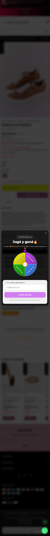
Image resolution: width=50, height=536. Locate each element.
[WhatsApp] (44, 530)
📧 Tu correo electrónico (14, 283)
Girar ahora (25, 295)
